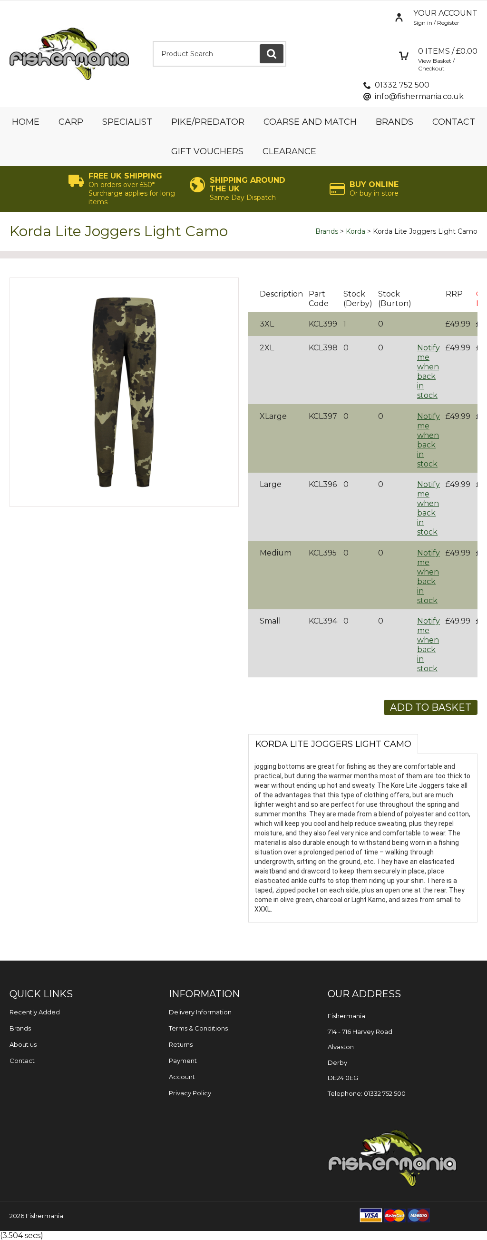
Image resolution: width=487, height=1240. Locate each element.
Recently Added (35, 1012)
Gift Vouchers (207, 151)
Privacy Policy (190, 1093)
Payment (183, 1060)
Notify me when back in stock (428, 371)
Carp (70, 122)
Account (182, 1077)
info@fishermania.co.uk (419, 96)
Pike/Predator (207, 122)
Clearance (289, 151)
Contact (453, 122)
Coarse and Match (310, 122)
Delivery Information (200, 1012)
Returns (181, 1044)
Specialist (127, 122)
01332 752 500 (402, 84)
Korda (355, 231)
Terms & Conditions (198, 1028)
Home (25, 122)
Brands (394, 122)
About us (23, 1044)
